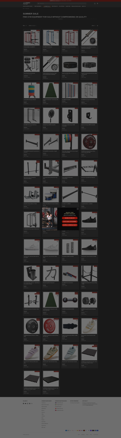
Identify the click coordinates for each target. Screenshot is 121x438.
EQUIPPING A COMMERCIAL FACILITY (70, 225)
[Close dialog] (78, 209)
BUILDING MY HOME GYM (69, 218)
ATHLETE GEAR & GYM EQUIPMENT (69, 221)
